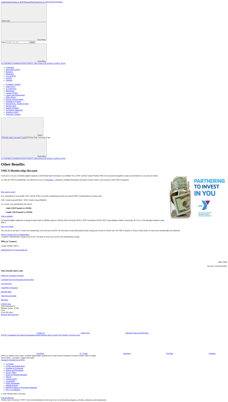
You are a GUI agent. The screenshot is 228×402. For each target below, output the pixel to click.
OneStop (59, 2)
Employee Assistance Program (12, 276)
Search (3, 42)
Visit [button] (12, 315)
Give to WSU (44, 2)
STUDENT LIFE (31, 63)
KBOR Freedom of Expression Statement (21, 388)
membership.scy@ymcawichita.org (14, 250)
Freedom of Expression (14, 368)
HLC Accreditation (13, 390)
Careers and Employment (15, 95)
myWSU (52, 2)
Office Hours (11, 97)
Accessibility (10, 381)
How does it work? (8, 192)
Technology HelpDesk (14, 110)
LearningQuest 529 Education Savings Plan (17, 280)
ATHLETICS (43, 63)
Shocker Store (11, 106)
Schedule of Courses (13, 102)
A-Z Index (10, 364)
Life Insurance (6, 284)
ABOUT (51, 63)
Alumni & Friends (8, 360)
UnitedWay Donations (9, 288)
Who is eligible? (7, 216)
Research (27, 2)
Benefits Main (6, 292)
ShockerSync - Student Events (17, 104)
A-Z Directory (11, 89)
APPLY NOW (60, 63)
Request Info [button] (6, 315)
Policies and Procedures (15, 99)
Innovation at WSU (16, 2)
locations (50, 180)
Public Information (13, 383)
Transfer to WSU (12, 112)
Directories (35, 2)
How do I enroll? (7, 226)
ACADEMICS (6, 63)
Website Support (12, 385)
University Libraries (13, 114)
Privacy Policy (11, 373)
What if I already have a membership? (15, 235)
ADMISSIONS (18, 63)
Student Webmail (12, 108)
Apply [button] (16, 315)
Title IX (9, 377)
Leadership (5, 2)
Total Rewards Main (8, 296)
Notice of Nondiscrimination (16, 375)
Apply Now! (10, 87)
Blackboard (10, 91)
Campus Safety (11, 379)
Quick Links (6, 21)
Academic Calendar (13, 84)
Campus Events (11, 93)
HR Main (4, 300)
